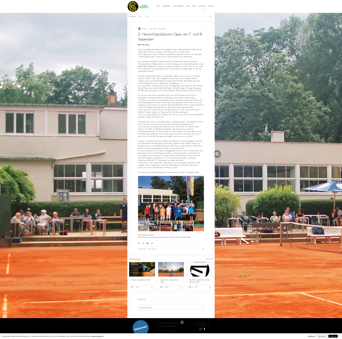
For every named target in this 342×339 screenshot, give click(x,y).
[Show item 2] (154, 226)
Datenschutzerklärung (97, 336)
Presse (147, 16)
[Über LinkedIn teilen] (147, 243)
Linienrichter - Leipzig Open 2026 (169, 281)
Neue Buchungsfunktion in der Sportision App (199, 281)
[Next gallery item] (202, 198)
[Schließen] (340, 336)
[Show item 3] (165, 226)
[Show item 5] (188, 226)
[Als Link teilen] (152, 243)
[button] (210, 16)
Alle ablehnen (322, 336)
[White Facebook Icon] (204, 329)
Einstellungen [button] (311, 336)
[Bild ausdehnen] (171, 198)
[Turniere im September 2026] (142, 269)
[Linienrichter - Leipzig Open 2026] (171, 269)
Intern (140, 16)
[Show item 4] (176, 226)
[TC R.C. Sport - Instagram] (200, 329)
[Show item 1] (143, 226)
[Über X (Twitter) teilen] (143, 243)
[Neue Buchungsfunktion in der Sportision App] (200, 269)
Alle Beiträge (132, 16)
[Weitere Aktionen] (203, 29)
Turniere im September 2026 (140, 280)
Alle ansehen (209, 259)
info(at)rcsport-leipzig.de (169, 326)
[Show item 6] (199, 226)
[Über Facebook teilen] (139, 243)
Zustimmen (333, 336)
